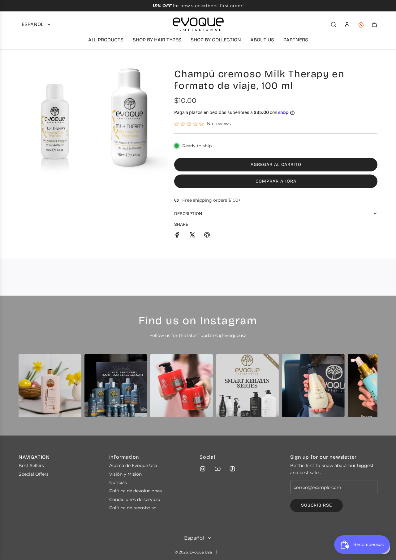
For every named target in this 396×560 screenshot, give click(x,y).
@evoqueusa (233, 335)
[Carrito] (374, 24)
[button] (25, 388)
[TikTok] (232, 469)
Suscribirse (316, 505)
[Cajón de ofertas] (361, 24)
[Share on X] (192, 235)
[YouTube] (217, 469)
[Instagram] (202, 469)
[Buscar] (333, 24)
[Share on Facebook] (177, 235)
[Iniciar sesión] (347, 24)
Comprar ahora (276, 181)
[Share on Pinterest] (207, 235)
